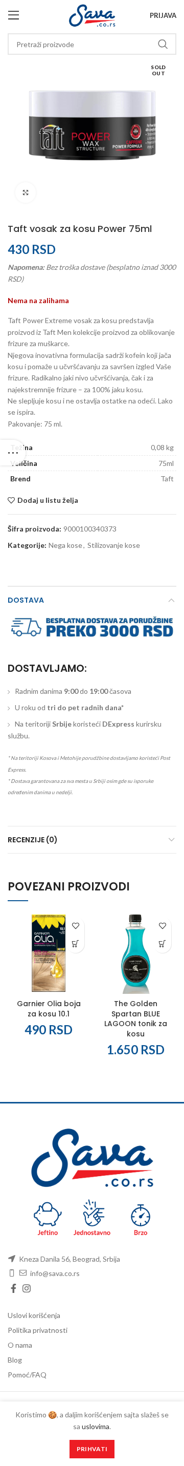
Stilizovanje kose (113, 545)
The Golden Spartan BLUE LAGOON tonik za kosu (135, 1018)
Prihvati (92, 1449)
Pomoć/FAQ (27, 1374)
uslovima (95, 1426)
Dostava (26, 600)
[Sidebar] (13, 452)
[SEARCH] (162, 44)
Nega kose (65, 545)
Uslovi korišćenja (34, 1315)
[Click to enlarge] (25, 192)
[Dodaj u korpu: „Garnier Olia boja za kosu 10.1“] (75, 944)
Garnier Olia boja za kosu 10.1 (49, 1008)
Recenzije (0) (33, 840)
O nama (20, 1345)
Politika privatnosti (37, 1330)
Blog (15, 1359)
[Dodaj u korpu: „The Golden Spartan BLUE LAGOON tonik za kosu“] (162, 944)
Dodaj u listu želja (47, 500)
